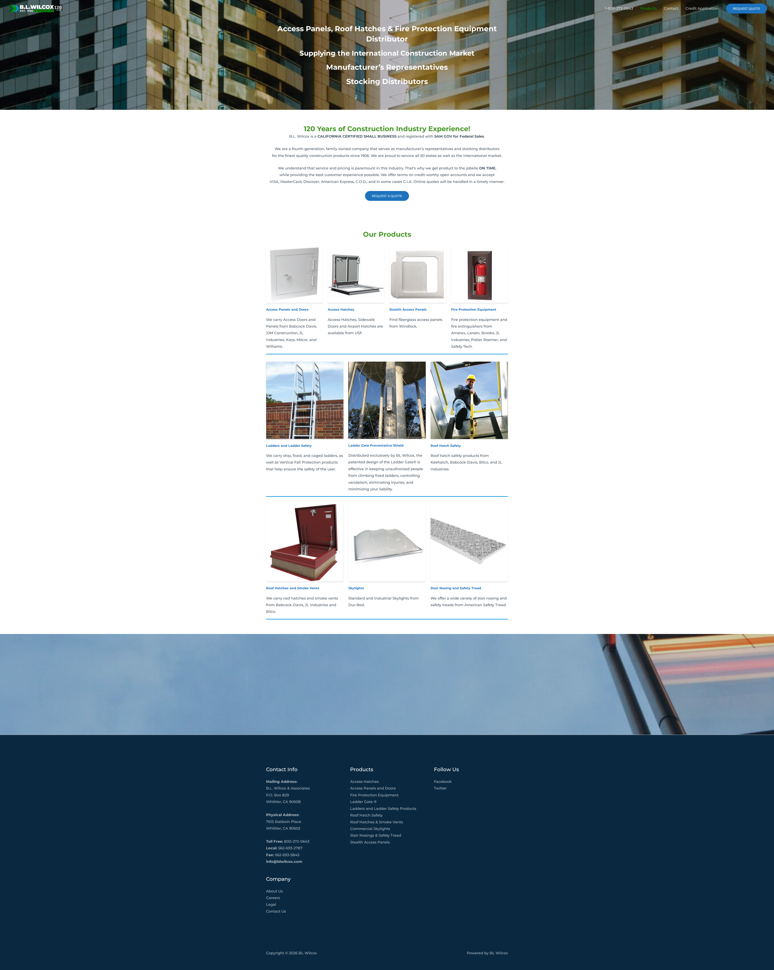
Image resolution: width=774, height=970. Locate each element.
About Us (274, 891)
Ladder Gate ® (363, 802)
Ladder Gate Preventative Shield (376, 445)
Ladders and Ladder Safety (289, 446)
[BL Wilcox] (35, 8)
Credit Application (702, 8)
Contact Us (276, 911)
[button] (746, 8)
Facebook (443, 781)
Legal (271, 904)
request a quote (387, 196)
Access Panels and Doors (287, 309)
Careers (273, 898)
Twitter (440, 788)
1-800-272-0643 (619, 8)
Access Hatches (341, 309)
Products (648, 8)
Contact (671, 8)
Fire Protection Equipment (473, 309)
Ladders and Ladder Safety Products (383, 808)
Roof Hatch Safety (446, 446)
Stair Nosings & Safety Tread (375, 835)
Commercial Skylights (370, 829)
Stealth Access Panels (408, 309)
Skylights (356, 588)
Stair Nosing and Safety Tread (456, 588)
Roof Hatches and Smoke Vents (292, 588)
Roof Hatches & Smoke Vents (376, 822)
